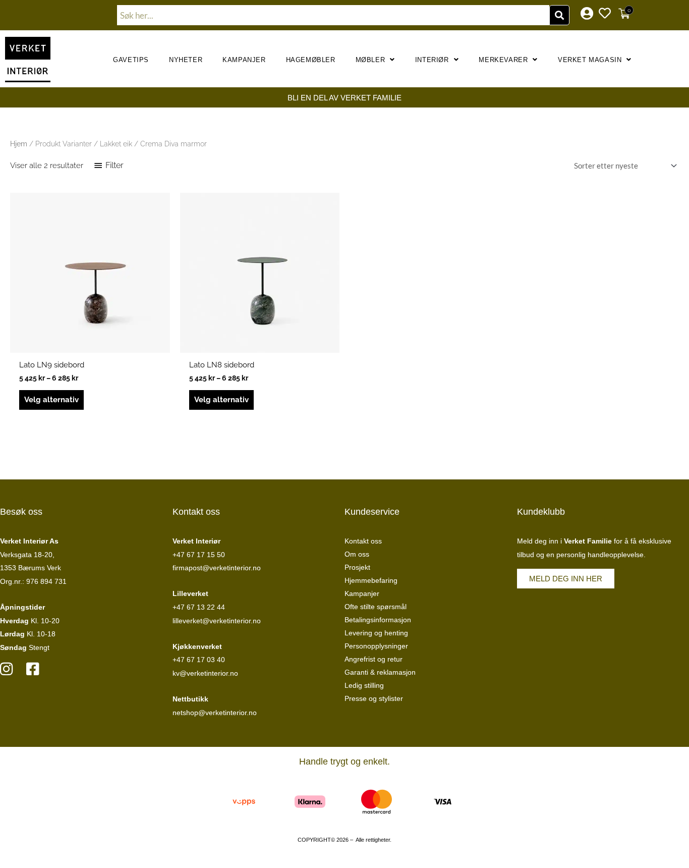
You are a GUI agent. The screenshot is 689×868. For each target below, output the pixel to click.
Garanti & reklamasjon (380, 672)
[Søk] (559, 15)
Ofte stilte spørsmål (375, 607)
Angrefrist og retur (373, 659)
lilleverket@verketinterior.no (217, 621)
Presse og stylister (373, 698)
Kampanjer (243, 60)
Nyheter (185, 60)
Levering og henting (376, 633)
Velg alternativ (51, 399)
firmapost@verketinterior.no (217, 568)
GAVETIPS (131, 60)
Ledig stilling (364, 685)
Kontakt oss (363, 541)
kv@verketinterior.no (205, 673)
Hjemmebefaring (370, 580)
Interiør (432, 60)
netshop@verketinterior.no (215, 713)
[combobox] (333, 15)
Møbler (370, 60)
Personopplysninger (376, 646)
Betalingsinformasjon (377, 620)
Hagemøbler (310, 60)
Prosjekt (357, 567)
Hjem (18, 144)
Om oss (356, 554)
